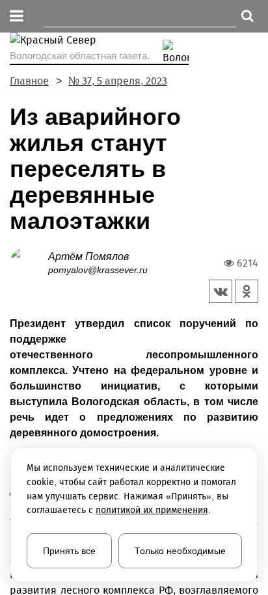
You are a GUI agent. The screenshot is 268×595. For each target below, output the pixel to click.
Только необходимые (180, 551)
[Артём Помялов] (29, 262)
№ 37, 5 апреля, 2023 (117, 81)
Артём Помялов (88, 256)
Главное (29, 81)
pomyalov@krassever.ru (98, 270)
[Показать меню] (16, 16)
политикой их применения (152, 510)
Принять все (69, 551)
